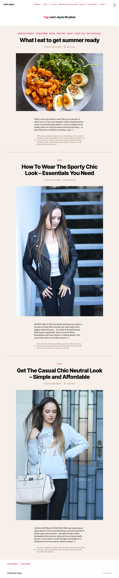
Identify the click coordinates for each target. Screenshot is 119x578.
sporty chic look (42, 348)
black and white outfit (43, 344)
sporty (72, 346)
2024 (38, 136)
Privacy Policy (12, 564)
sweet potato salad (55, 142)
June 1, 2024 (71, 47)
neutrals (72, 549)
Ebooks (82, 4)
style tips (66, 348)
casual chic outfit (78, 547)
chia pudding (68, 136)
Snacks (70, 33)
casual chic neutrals (51, 547)
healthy (78, 138)
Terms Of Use (25, 564)
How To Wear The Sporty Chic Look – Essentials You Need (59, 169)
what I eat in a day (76, 142)
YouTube (54, 4)
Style (59, 160)
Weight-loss (80, 33)
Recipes (37, 4)
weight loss (66, 142)
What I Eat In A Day (94, 33)
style (60, 348)
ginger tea (72, 138)
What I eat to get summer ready (59, 40)
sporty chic (78, 346)
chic (74, 344)
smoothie (40, 142)
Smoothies (61, 33)
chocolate (40, 138)
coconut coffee (63, 138)
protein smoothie (75, 140)
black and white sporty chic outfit (61, 344)
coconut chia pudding (51, 138)
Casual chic (40, 547)
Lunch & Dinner (41, 33)
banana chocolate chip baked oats (52, 136)
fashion (78, 344)
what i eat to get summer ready (47, 144)
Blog (45, 4)
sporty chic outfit (53, 348)
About (102, 4)
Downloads (93, 4)
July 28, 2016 (70, 384)
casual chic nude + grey (65, 547)
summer (45, 142)
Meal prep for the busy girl (68, 4)
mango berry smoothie (62, 140)
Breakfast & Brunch (26, 33)
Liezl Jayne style (63, 346)
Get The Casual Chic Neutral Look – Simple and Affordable (59, 373)
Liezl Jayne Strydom (55, 47)
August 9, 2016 (71, 180)
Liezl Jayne (8, 4)
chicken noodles (77, 136)
